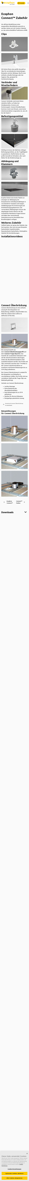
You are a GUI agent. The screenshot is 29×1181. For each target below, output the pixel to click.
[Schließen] (27, 1153)
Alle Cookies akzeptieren (14, 1178)
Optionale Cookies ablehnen (14, 1173)
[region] (14, 1166)
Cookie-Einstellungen (14, 1169)
